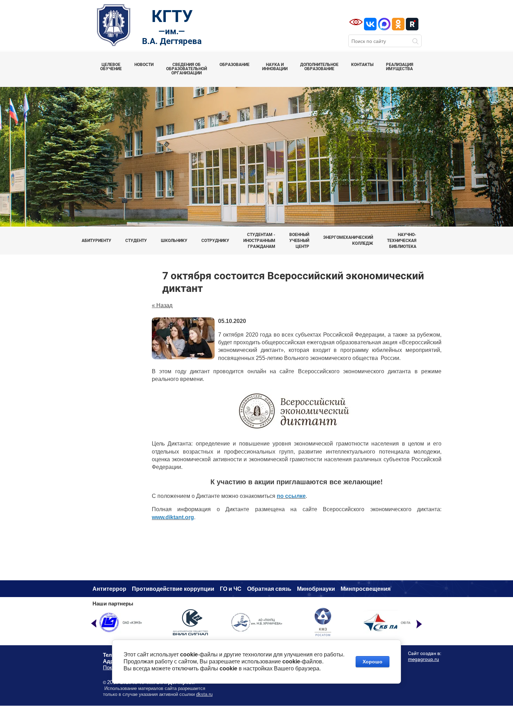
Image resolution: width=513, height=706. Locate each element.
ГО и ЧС (230, 589)
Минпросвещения (366, 589)
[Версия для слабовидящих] (356, 22)
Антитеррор (109, 589)
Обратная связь (269, 589)
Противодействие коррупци (171, 589)
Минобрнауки (316, 589)
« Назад (162, 305)
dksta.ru (204, 694)
